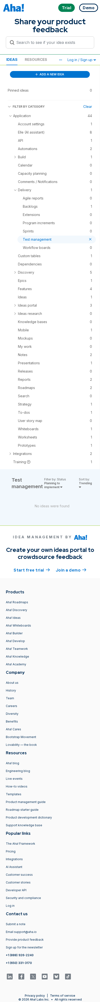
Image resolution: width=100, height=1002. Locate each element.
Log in (10, 905)
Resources (36, 59)
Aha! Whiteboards (18, 625)
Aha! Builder (14, 633)
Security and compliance (23, 898)
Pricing (11, 851)
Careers (11, 706)
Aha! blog (12, 763)
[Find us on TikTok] (68, 976)
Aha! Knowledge (17, 656)
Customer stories (18, 882)
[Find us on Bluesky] (56, 976)
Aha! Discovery (16, 610)
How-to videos (16, 786)
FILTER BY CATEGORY (29, 106)
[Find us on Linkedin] (10, 976)
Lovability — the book (21, 745)
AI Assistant (14, 867)
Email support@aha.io (21, 932)
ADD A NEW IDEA (51, 74)
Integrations (14, 859)
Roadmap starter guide (22, 809)
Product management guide (26, 802)
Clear (87, 106)
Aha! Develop (15, 641)
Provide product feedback (25, 939)
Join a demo (71, 570)
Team (10, 698)
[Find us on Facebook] (21, 976)
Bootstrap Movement (21, 737)
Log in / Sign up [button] (80, 60)
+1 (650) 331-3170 (19, 963)
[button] (60, 60)
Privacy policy (35, 995)
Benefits (12, 721)
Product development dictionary (29, 817)
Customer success (19, 874)
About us (12, 682)
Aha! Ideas (13, 618)
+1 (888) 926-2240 (19, 955)
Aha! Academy (16, 664)
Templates (13, 794)
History (11, 690)
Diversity (12, 714)
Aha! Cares (13, 729)
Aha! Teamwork (17, 649)
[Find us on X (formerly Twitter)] (33, 976)
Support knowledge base (24, 825)
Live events (14, 778)
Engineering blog (18, 771)
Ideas (11, 59)
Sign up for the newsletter (24, 947)
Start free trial (32, 570)
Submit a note (15, 924)
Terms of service (62, 995)
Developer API (16, 890)
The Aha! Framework (20, 843)
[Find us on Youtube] (45, 976)
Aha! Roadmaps (17, 602)
